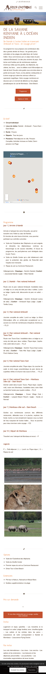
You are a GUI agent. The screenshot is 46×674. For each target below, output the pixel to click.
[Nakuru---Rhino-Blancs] (23, 524)
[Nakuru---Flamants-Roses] (23, 470)
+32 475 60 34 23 (23, 1)
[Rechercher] (35, 7)
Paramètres (32, 670)
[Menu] (40, 7)
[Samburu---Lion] (23, 497)
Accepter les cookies (17, 670)
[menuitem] (35, 7)
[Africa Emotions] (19, 7)
